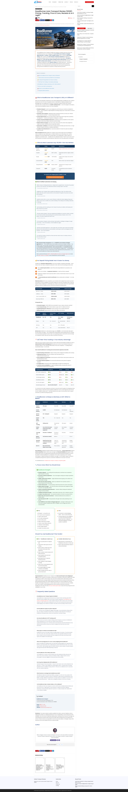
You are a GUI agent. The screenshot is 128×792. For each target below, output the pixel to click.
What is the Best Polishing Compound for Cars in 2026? (83, 786)
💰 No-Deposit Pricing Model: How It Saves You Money (47, 79)
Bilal (39, 17)
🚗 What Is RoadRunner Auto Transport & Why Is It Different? (48, 75)
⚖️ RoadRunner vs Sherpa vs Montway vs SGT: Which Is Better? (49, 84)
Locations (66, 2)
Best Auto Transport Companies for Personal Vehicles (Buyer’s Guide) (50, 767)
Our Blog (57, 785)
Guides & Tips (60, 2)
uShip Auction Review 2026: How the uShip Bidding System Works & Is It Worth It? (40, 767)
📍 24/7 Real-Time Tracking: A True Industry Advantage (47, 81)
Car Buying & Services (83, 61)
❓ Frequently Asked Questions (43, 90)
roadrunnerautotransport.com (46, 707)
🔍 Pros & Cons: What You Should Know (44, 86)
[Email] (57, 740)
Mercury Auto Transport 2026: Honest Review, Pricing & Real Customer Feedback (85, 48)
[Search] (93, 6)
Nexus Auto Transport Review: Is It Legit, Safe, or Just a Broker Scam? (60, 767)
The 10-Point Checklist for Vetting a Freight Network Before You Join (84, 782)
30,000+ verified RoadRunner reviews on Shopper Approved (58, 253)
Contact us (58, 784)
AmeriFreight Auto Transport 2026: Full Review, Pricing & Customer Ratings (84, 41)
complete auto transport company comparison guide (54, 460)
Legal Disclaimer (64, 790)
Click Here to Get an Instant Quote (55, 177)
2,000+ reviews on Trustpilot (43, 255)
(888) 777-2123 (63, 174)
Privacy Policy (53, 790)
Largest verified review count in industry (66, 148)
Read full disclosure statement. (45, 25)
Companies (54, 2)
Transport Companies (83, 59)
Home (50, 2)
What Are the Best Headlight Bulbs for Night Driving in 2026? (84, 784)
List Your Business (90, 2)
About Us (57, 782)
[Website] (59, 740)
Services (71, 2)
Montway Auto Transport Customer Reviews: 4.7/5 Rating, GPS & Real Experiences (85, 45)
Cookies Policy (69, 790)
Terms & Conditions (58, 790)
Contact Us (76, 2)
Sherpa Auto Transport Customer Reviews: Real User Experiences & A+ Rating (85, 38)
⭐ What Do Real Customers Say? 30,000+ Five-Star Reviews (48, 77)
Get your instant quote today (54, 585)
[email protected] (42, 705)
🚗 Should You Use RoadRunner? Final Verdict (45, 88)
